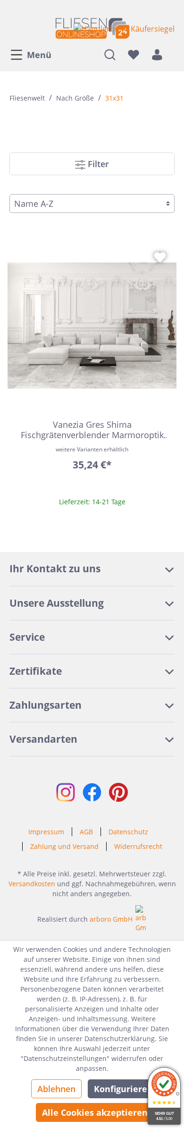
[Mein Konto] (157, 54)
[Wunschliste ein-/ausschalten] (160, 257)
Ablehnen (56, 1088)
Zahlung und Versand (64, 846)
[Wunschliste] (133, 54)
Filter (97, 164)
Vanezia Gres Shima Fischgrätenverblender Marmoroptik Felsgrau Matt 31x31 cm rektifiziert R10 (92, 429)
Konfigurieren (123, 1088)
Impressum (46, 831)
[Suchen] (110, 54)
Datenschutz (128, 831)
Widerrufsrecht (138, 846)
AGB (86, 831)
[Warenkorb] (172, 54)
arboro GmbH (111, 919)
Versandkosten (31, 883)
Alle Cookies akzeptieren (95, 1112)
